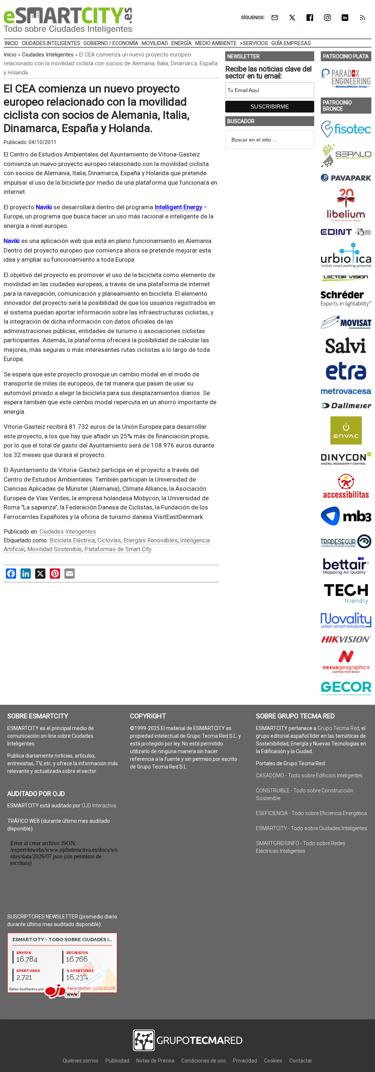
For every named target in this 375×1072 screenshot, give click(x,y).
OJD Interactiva (99, 805)
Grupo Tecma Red (338, 728)
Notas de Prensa (155, 1061)
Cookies (273, 1061)
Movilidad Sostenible (54, 549)
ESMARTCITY (68, 20)
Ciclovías (109, 540)
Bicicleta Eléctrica (72, 540)
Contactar (300, 1061)
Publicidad (117, 1061)
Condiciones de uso (203, 1061)
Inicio (10, 54)
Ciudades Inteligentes (48, 54)
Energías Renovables (150, 540)
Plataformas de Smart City (118, 549)
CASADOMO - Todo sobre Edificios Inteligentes (309, 775)
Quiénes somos (81, 1061)
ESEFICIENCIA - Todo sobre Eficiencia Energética (311, 813)
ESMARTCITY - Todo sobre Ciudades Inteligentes (311, 828)
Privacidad (245, 1061)
